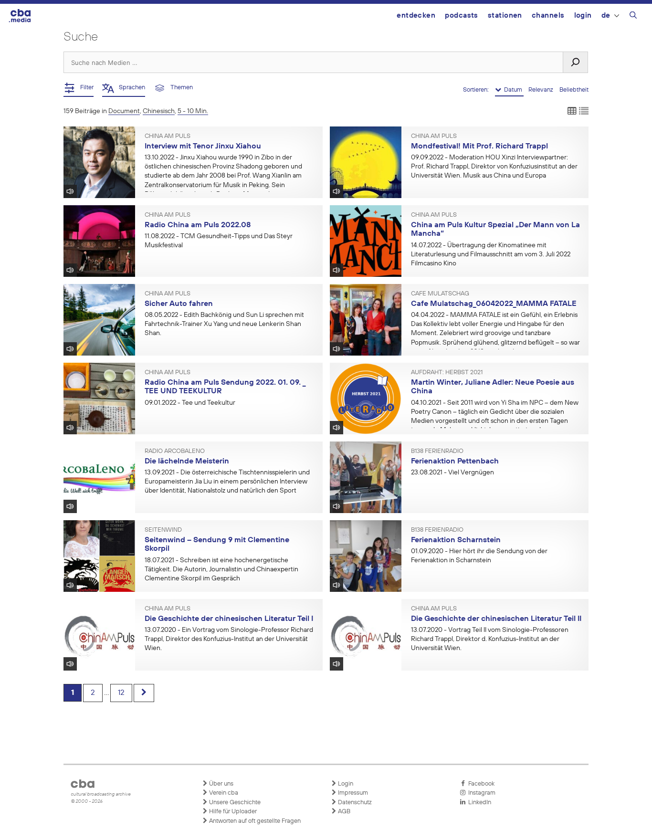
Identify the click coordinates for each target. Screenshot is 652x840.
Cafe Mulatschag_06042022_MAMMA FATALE (494, 304)
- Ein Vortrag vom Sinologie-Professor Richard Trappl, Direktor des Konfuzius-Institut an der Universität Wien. (229, 639)
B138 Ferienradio (437, 451)
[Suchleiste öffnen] (633, 17)
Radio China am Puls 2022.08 (198, 225)
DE (605, 15)
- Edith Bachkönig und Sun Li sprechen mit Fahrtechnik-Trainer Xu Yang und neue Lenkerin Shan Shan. (224, 324)
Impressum (352, 793)
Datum (512, 90)
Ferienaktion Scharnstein (456, 540)
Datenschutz (354, 802)
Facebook (479, 784)
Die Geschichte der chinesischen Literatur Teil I (229, 619)
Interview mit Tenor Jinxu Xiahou (203, 146)
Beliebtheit (574, 90)
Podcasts (461, 15)
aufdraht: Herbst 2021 (447, 373)
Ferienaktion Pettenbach (455, 461)
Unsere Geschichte (234, 802)
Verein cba (223, 793)
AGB (343, 811)
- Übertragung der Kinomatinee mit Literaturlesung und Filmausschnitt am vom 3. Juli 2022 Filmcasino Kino (490, 254)
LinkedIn (478, 802)
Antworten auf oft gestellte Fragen (254, 821)
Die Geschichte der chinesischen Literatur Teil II (496, 619)
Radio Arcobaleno (175, 451)
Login (583, 15)
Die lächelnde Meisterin (187, 461)
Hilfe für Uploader (232, 811)
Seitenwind (163, 530)
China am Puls (167, 136)
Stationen (505, 15)
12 (121, 693)
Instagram (480, 793)
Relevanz (541, 90)
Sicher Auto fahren (179, 304)
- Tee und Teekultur (190, 402)
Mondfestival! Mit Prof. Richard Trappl (479, 146)
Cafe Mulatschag (440, 294)
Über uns (220, 784)
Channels (548, 15)
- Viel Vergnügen (452, 472)
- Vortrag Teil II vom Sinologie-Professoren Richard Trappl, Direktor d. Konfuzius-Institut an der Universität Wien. (489, 639)
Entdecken (416, 15)
